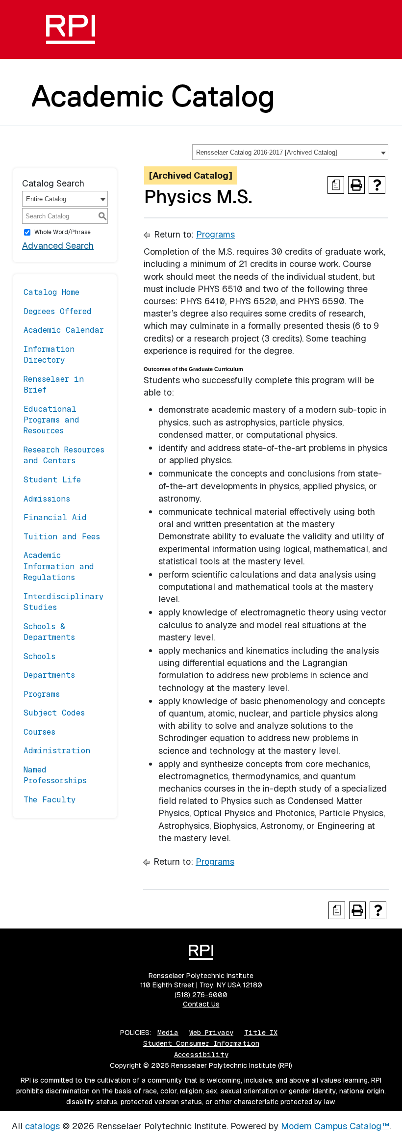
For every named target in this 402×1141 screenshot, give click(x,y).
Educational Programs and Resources (51, 420)
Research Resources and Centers (64, 455)
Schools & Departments (49, 631)
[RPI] (70, 29)
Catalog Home (51, 292)
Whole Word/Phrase (62, 232)
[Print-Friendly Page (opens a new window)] (356, 185)
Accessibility (201, 1054)
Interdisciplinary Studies (64, 601)
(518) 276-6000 (201, 994)
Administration (57, 750)
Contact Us (201, 1004)
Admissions (47, 499)
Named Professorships (55, 775)
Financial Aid (55, 517)
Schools (39, 656)
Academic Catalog (153, 95)
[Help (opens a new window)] (377, 185)
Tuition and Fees (62, 536)
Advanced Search (58, 245)
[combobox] (290, 152)
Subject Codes (54, 713)
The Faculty (50, 800)
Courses (39, 732)
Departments (49, 675)
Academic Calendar (64, 330)
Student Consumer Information (201, 1043)
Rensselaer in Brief (54, 384)
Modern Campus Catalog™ (335, 1126)
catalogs (42, 1126)
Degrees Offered (58, 311)
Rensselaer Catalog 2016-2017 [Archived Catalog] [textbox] (266, 152)
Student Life (52, 480)
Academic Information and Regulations (59, 566)
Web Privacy (211, 1032)
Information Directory (49, 354)
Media (167, 1032)
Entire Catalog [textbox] (46, 199)
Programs (42, 694)
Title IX (260, 1032)
